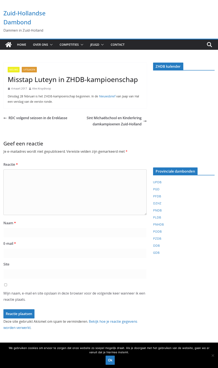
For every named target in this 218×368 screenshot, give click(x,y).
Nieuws (13, 69)
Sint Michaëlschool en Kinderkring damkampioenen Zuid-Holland (114, 121)
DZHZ (157, 203)
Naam (9, 223)
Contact (118, 45)
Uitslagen (29, 69)
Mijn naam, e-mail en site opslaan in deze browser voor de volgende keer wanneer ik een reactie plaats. (74, 296)
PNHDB (158, 224)
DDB (156, 245)
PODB (157, 231)
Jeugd (94, 45)
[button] (50, 45)
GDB (156, 253)
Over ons (40, 45)
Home (21, 45)
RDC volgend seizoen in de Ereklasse (38, 118)
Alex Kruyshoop (41, 88)
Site (6, 264)
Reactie (10, 164)
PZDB (157, 238)
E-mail (9, 243)
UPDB (157, 182)
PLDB (157, 217)
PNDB (157, 210)
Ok (110, 360)
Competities (69, 45)
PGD (156, 189)
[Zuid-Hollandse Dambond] (8, 45)
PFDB (157, 196)
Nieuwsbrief (107, 96)
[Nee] (213, 355)
